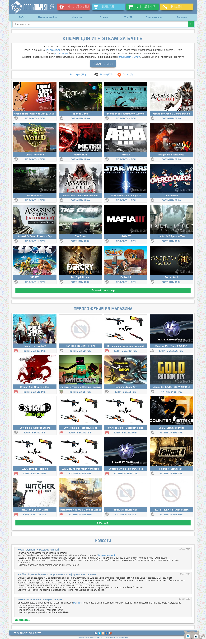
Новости (77, 17)
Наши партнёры (47, 17)
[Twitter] (99, 633)
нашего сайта (53, 49)
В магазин (103, 522)
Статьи (104, 17)
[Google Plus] (110, 633)
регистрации (61, 53)
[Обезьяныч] (33, 7)
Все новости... (22, 619)
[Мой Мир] (106, 633)
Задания (182, 17)
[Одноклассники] (103, 633)
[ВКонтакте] (95, 633)
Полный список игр (103, 290)
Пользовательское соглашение (116, 637)
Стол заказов (154, 17)
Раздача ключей (106, 555)
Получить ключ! (103, 63)
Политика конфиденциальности (90, 637)
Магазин (77, 602)
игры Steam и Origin (129, 56)
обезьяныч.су (21, 633)
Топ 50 (128, 17)
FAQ (21, 17)
